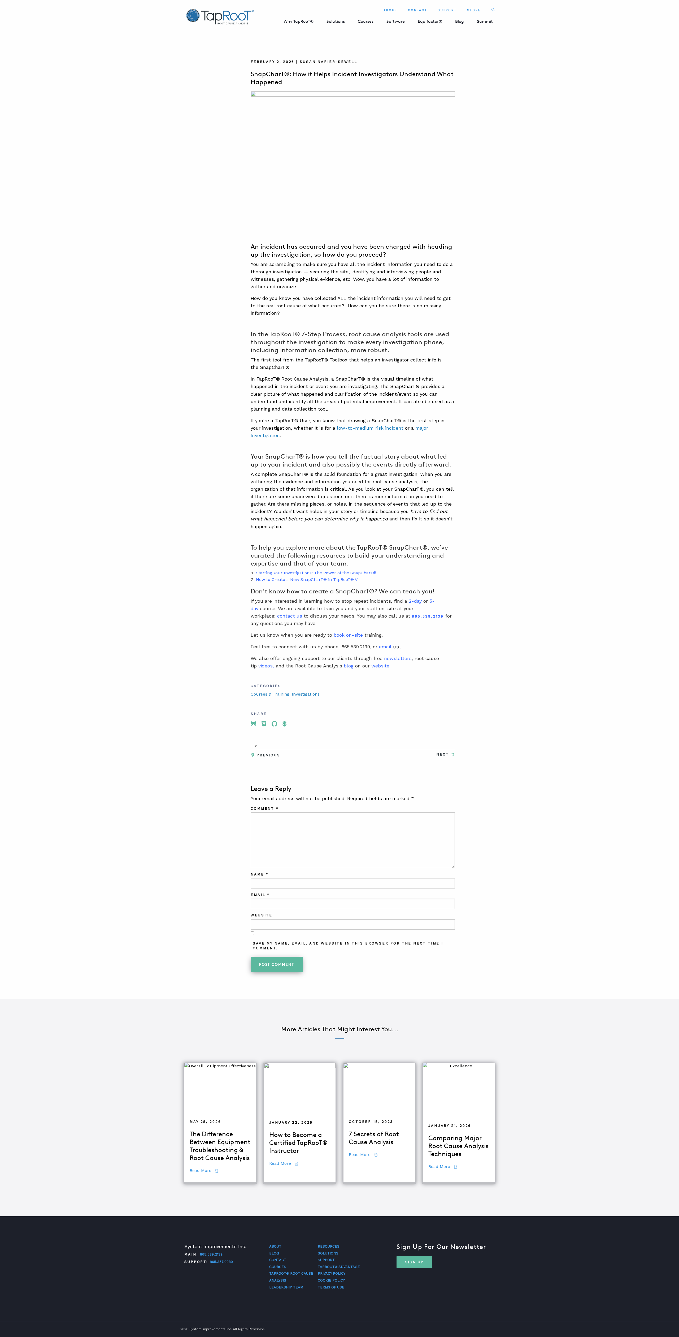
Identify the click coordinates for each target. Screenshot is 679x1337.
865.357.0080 (221, 1262)
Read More (204, 1170)
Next (442, 754)
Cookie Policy (331, 1280)
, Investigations (304, 694)
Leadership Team (286, 1287)
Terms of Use (331, 1287)
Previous (268, 755)
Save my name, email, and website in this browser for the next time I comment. (348, 945)
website (380, 665)
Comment (265, 808)
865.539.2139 (211, 1254)
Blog (459, 21)
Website (261, 915)
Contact (417, 10)
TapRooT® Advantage (339, 1267)
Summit (485, 21)
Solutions (336, 21)
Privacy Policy (331, 1274)
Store (474, 10)
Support (447, 10)
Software (395, 21)
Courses (365, 21)
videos (265, 665)
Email (260, 895)
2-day (415, 601)
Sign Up (414, 1262)
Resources (329, 1246)
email (385, 646)
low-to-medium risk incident (370, 428)
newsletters (398, 658)
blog (349, 665)
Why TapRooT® (299, 21)
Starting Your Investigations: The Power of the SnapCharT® (316, 572)
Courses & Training (270, 694)
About (391, 10)
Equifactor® (430, 21)
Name (259, 874)
